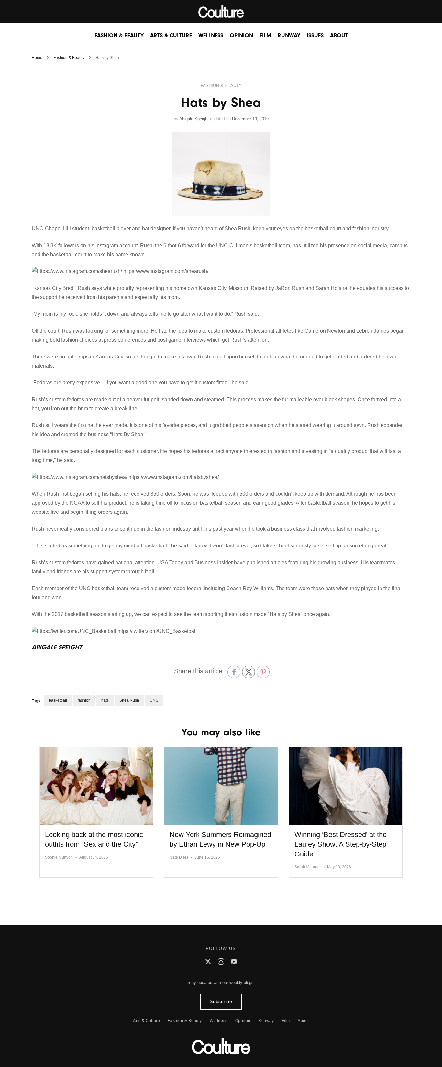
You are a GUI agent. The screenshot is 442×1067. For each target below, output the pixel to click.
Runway (289, 35)
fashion (84, 700)
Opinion (241, 35)
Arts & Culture (171, 35)
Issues (315, 35)
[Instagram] (221, 963)
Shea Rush (129, 700)
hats (105, 700)
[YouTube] (234, 963)
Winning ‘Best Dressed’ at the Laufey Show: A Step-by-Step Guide (340, 844)
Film (265, 35)
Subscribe (221, 1001)
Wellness (210, 35)
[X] (208, 963)
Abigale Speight (194, 118)
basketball (58, 700)
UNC (154, 700)
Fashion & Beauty (119, 35)
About (339, 35)
